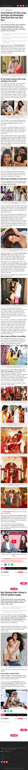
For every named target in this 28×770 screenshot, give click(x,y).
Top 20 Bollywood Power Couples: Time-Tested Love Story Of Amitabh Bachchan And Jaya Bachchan (14, 560)
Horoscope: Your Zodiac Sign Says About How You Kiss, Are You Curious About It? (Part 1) (14, 607)
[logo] (5, 744)
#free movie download (7, 5)
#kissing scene (20, 715)
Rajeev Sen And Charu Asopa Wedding (13, 512)
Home (2, 10)
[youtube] (21, 6)
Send (23, 583)
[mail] (26, 6)
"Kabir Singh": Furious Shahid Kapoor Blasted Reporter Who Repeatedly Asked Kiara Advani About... (15, 611)
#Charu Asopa (11, 568)
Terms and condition (5, 756)
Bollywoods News (8, 10)
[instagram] (23, 6)
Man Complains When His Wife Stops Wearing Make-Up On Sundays (15, 34)
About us (3, 755)
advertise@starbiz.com (7, 751)
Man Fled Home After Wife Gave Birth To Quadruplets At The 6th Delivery (15, 38)
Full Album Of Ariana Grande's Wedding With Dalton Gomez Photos (14, 41)
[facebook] (18, 6)
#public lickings (11, 715)
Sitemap (2, 759)
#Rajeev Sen (19, 568)
